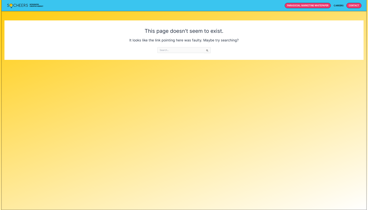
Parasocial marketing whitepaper (307, 5)
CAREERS (339, 5)
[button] (353, 5)
